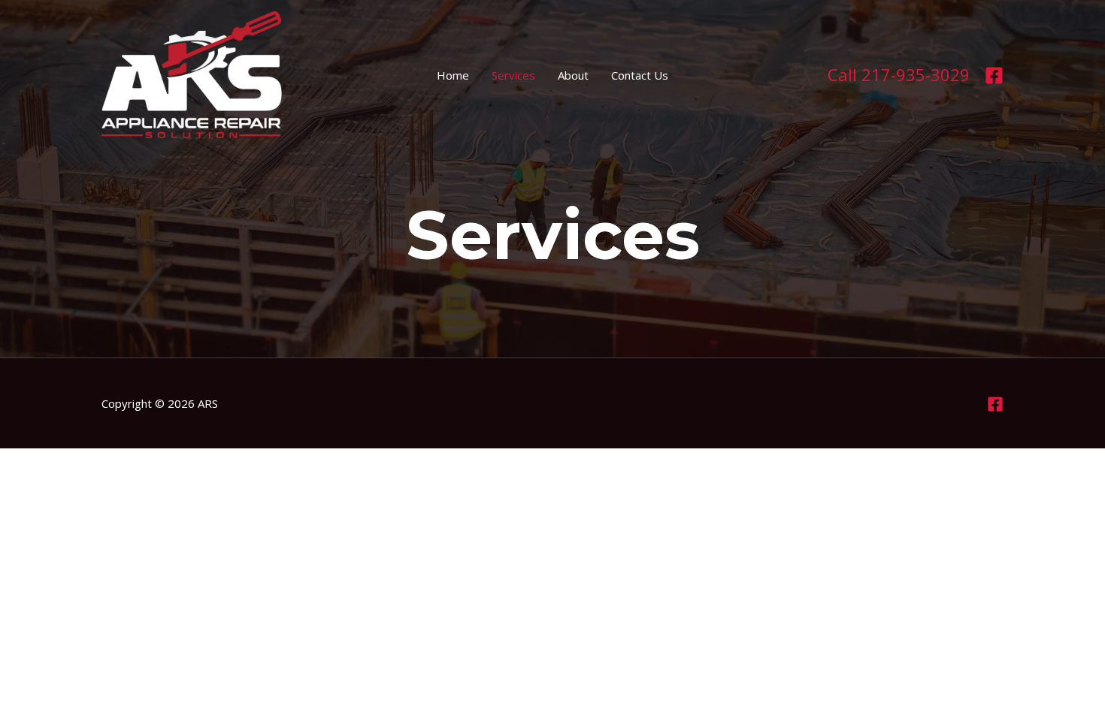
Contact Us (639, 75)
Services (513, 75)
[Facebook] (994, 75)
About (573, 75)
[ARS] (191, 73)
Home (453, 75)
